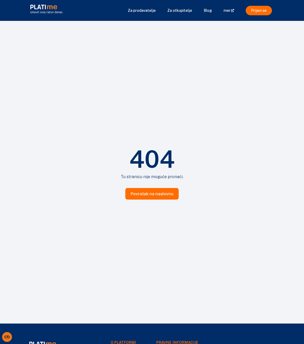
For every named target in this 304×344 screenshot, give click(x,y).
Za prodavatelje (142, 10)
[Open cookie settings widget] (7, 337)
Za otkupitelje (179, 10)
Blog (208, 10)
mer (227, 10)
